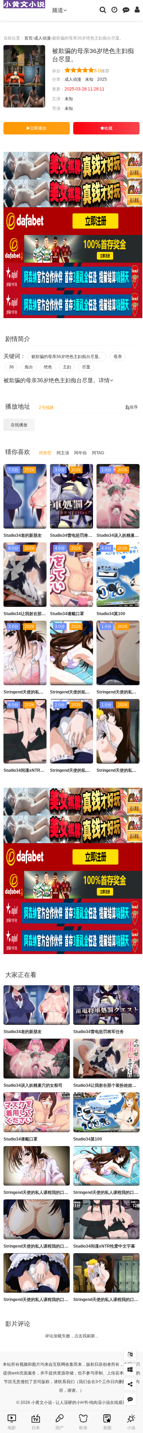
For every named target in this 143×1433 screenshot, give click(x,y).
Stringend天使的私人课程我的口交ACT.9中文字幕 (50, 1192)
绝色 (48, 367)
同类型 (45, 453)
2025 (102, 79)
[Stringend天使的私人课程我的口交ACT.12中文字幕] (106, 1273)
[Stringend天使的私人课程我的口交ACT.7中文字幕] (106, 1166)
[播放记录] (114, 9)
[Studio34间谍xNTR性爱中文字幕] (106, 1219)
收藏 (108, 128)
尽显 (86, 367)
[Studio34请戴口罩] (36, 1112)
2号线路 (46, 407)
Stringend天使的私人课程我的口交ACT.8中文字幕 (50, 1246)
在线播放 (19, 424)
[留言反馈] (126, 9)
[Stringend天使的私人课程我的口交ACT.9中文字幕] (36, 1166)
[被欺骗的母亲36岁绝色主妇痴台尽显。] (24, 76)
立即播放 (38, 128)
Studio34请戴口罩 (67, 613)
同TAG (98, 453)
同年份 (80, 453)
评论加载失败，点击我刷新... (71, 1336)
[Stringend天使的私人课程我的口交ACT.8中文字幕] (36, 1219)
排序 (133, 407)
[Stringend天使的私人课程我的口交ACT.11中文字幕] (36, 1273)
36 (11, 367)
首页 (28, 38)
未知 (89, 79)
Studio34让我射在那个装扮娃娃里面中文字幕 (45, 613)
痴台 (29, 367)
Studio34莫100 (110, 613)
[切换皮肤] (130, 1369)
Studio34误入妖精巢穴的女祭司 (32, 1085)
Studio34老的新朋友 (22, 535)
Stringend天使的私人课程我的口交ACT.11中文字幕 (51, 1299)
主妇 (67, 367)
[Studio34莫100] (106, 1112)
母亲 (117, 356)
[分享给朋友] (130, 1384)
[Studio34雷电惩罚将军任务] (106, 1005)
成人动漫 (42, 38)
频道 (57, 10)
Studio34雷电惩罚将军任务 (75, 535)
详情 (104, 380)
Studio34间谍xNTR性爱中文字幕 (34, 770)
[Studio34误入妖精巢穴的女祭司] (36, 1058)
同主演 (63, 453)
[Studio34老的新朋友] (36, 1005)
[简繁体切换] (130, 1354)
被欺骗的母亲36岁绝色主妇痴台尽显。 (67, 356)
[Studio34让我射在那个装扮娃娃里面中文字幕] (106, 1058)
